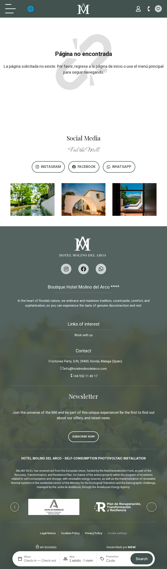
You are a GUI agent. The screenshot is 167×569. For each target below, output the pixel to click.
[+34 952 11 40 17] (71, 375)
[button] (14, 507)
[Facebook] (83, 269)
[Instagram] (66, 269)
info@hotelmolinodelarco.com (85, 368)
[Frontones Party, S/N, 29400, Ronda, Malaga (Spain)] (47, 361)
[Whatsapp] (101, 269)
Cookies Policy (70, 533)
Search (142, 559)
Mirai (131, 547)
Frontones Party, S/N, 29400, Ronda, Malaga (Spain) (85, 361)
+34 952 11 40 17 (85, 376)
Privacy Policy (93, 533)
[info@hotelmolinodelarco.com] (62, 368)
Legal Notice (48, 533)
